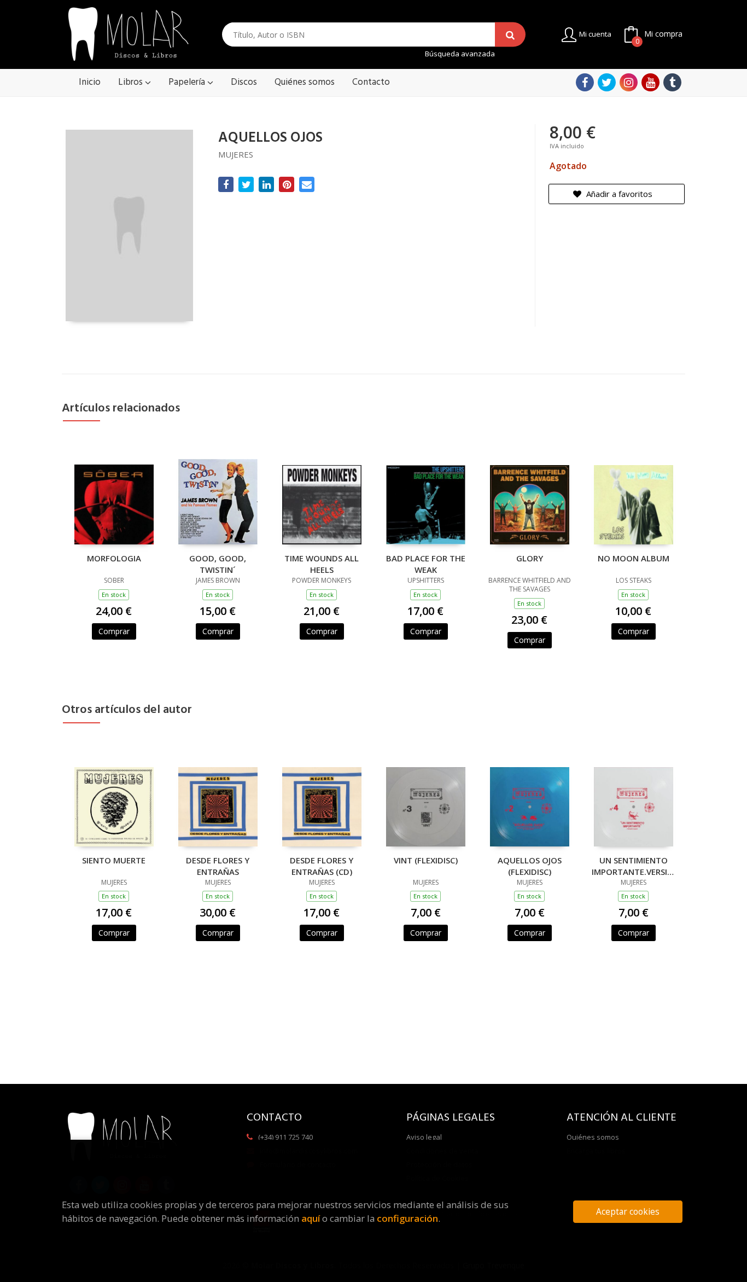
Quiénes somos (593, 1137)
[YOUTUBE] (650, 82)
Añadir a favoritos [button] (618, 193)
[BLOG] (672, 82)
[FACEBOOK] (585, 82)
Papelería (187, 82)
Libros (131, 82)
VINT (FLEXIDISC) (426, 860)
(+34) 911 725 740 (285, 1137)
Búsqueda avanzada (460, 53)
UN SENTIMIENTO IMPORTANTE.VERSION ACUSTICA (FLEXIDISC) (633, 866)
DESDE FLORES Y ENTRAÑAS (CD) (321, 866)
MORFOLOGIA (114, 558)
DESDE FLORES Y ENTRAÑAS (217, 866)
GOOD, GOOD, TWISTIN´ (217, 564)
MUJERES (235, 154)
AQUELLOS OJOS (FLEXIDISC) (530, 866)
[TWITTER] (607, 82)
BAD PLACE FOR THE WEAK (425, 564)
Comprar (114, 631)
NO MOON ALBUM (633, 558)
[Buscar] (510, 34)
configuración (407, 1218)
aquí (310, 1218)
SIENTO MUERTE (113, 860)
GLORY (529, 558)
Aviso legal (424, 1137)
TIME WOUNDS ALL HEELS (321, 564)
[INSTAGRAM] (629, 82)
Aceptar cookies (628, 1211)
